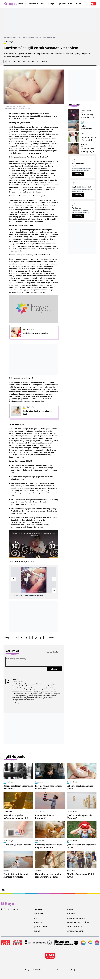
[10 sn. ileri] (52, 544)
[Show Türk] (90, 942)
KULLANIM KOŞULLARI (76, 918)
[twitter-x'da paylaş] (9, 61)
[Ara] (83, 4)
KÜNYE (70, 909)
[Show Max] (97, 942)
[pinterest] (18, 909)
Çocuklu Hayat (15, 38)
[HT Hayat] (50, 903)
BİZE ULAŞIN (72, 914)
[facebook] (1, 909)
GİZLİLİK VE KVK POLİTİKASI (78, 922)
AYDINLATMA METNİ (75, 931)
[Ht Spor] (28, 942)
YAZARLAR (38, 909)
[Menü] (87, 4)
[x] (5, 909)
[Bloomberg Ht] (42, 942)
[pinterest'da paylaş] (33, 61)
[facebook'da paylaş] (5, 61)
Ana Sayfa (7, 38)
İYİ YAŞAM (38, 922)
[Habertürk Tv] (17, 942)
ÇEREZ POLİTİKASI (74, 927)
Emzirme (32, 38)
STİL (35, 918)
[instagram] (9, 909)
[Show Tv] (83, 942)
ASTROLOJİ (38, 914)
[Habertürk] (5, 942)
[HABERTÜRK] (93, 4)
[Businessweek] (66, 942)
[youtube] (14, 909)
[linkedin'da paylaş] (19, 61)
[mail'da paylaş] (28, 61)
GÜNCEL (37, 931)
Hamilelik (24, 38)
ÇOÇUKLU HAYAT (41, 927)
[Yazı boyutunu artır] (38, 61)
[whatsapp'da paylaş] (23, 61)
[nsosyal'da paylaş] (14, 61)
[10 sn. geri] (16, 544)
